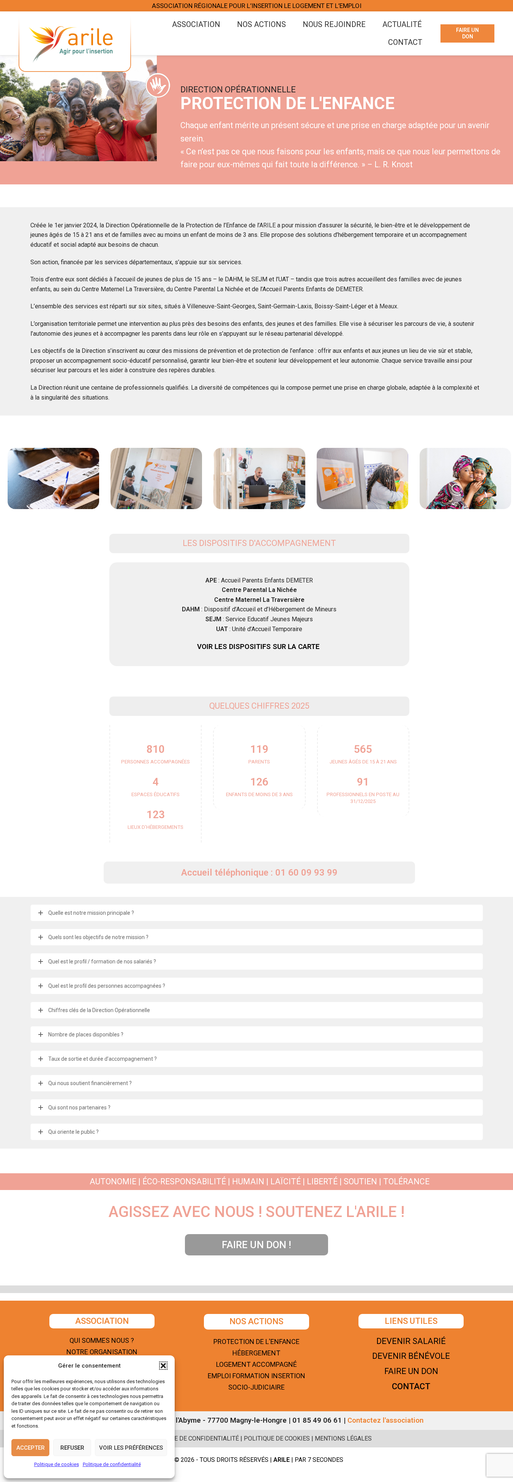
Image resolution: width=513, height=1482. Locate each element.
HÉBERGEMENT (256, 1353)
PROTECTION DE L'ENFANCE (256, 1342)
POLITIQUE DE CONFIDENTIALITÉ (193, 1438)
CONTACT (411, 1386)
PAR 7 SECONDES (320, 1459)
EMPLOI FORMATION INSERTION (256, 1376)
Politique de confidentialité (112, 1464)
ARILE (267, 225)
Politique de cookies (56, 1464)
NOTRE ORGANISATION (101, 1352)
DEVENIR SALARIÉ (411, 1341)
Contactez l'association (385, 1420)
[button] (163, 1365)
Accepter (30, 1447)
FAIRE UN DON (467, 33)
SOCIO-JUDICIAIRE (256, 1387)
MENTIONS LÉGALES (343, 1438)
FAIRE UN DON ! (256, 1244)
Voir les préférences (131, 1447)
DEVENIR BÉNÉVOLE (411, 1356)
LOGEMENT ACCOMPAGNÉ (256, 1364)
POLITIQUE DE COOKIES (277, 1438)
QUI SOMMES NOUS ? (101, 1340)
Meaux (388, 306)
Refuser (72, 1447)
